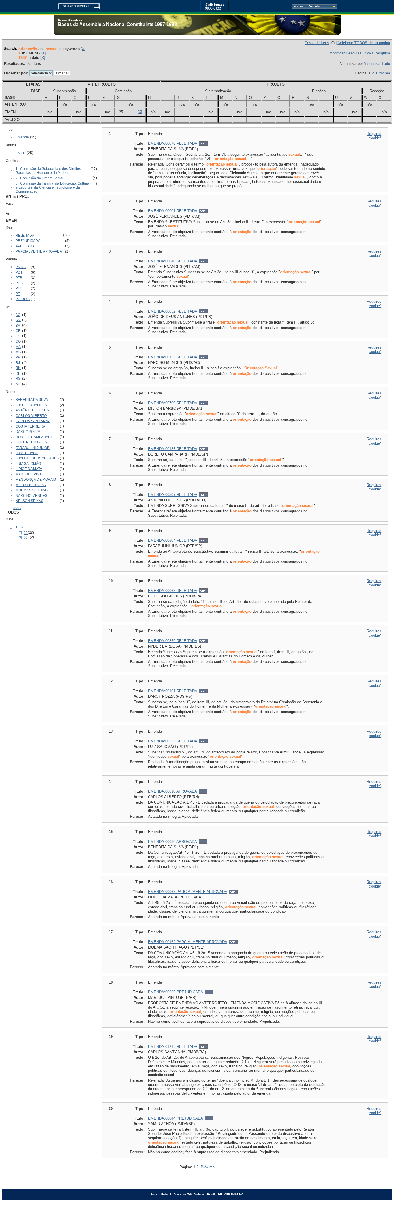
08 (26, 537)
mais (17, 508)
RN (18, 368)
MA (18, 347)
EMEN (21, 153)
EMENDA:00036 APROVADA (172, 841)
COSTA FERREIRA (30, 426)
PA (18, 357)
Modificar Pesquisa (345, 53)
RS (18, 379)
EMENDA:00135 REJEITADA (172, 449)
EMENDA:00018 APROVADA (172, 791)
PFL (19, 288)
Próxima (383, 73)
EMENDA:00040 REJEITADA (172, 261)
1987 (20, 527)
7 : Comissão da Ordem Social (39, 178)
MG (18, 352)
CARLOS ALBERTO (31, 416)
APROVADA (25, 246)
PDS (19, 283)
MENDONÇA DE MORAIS (36, 479)
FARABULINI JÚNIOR (33, 448)
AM (18, 320)
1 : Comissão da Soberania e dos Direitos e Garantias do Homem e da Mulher (50, 171)
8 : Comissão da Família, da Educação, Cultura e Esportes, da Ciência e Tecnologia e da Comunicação (52, 187)
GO (18, 341)
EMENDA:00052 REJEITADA (172, 311)
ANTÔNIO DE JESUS (32, 410)
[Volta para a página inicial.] (77, 5)
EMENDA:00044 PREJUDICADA (175, 1118)
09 (26, 533)
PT (18, 294)
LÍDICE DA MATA (29, 469)
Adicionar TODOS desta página (363, 43)
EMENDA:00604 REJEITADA (172, 540)
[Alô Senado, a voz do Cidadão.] (214, 8)
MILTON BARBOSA (31, 485)
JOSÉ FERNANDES (31, 405)
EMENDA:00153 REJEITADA (172, 357)
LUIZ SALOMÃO (28, 464)
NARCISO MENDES (31, 496)
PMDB (21, 267)
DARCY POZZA (28, 432)
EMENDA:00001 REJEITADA (172, 211)
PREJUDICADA (28, 241)
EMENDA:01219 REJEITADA (172, 1046)
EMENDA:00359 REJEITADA (172, 641)
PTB (19, 278)
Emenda (22, 137)
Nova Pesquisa (377, 53)
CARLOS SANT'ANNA (33, 421)
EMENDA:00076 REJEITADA (172, 143)
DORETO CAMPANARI (34, 437)
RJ (18, 363)
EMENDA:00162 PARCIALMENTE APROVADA (187, 942)
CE (18, 331)
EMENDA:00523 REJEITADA (172, 741)
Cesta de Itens (317, 43)
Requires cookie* (374, 135)
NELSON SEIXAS (29, 501)
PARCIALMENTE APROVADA (39, 251)
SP (18, 384)
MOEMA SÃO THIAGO (33, 490)
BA (18, 326)
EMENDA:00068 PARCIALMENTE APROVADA (187, 892)
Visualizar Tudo (377, 63)
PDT (19, 272)
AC (18, 315)
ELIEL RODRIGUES (31, 442)
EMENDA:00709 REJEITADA (172, 403)
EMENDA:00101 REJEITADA (172, 691)
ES (18, 336)
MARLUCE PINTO (30, 474)
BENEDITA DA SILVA (32, 400)
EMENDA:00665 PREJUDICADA (175, 992)
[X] (83, 49)
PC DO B (23, 299)
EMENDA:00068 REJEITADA (172, 590)
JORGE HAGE (27, 453)
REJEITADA (25, 236)
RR (18, 373)
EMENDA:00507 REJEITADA (172, 494)
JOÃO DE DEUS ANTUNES (37, 458)
